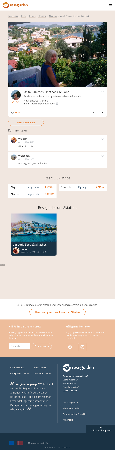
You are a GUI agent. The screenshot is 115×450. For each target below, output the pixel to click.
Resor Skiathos (17, 368)
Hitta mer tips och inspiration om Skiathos (57, 312)
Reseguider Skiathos (19, 373)
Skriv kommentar (26, 122)
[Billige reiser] (20, 443)
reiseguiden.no (50, 447)
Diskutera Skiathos (42, 373)
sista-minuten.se (64, 447)
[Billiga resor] (11, 443)
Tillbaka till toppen (101, 430)
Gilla (17, 112)
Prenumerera (41, 346)
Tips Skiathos (40, 368)
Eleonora (26, 155)
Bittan (24, 139)
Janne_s (15, 101)
